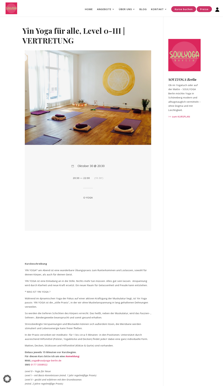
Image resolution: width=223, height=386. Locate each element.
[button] (7, 379)
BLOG (143, 9)
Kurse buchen (184, 9)
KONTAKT (157, 9)
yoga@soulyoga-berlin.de (46, 360)
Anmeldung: (72, 356)
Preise (204, 9)
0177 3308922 (39, 364)
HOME (89, 9)
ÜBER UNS (125, 9)
